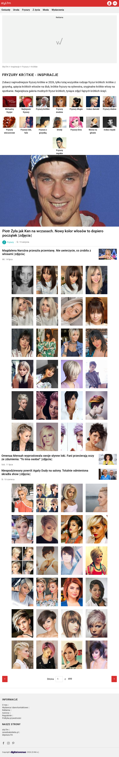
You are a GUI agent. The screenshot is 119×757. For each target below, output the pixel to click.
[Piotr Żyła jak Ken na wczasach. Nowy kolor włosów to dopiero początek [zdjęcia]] (59, 191)
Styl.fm (5, 67)
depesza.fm (7, 735)
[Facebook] (3, 743)
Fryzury (26, 9)
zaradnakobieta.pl (10, 732)
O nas (4, 705)
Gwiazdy (5, 9)
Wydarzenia (58, 9)
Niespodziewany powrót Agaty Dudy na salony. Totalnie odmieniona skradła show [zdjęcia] (44, 472)
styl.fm (5, 729)
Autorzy (5, 713)
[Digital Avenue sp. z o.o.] (18, 752)
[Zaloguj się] (109, 3)
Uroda (16, 9)
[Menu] (115, 3)
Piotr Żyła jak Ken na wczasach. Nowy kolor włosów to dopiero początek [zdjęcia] (52, 233)
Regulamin (7, 715)
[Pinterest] (13, 743)
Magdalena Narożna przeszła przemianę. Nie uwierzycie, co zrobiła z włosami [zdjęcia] (46, 252)
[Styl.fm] (7, 3)
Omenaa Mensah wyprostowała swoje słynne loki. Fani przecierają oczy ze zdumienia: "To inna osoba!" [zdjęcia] (47, 457)
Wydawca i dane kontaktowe (15, 707)
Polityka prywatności (11, 718)
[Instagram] (8, 743)
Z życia (36, 9)
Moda (46, 9)
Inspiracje (15, 67)
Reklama (6, 710)
